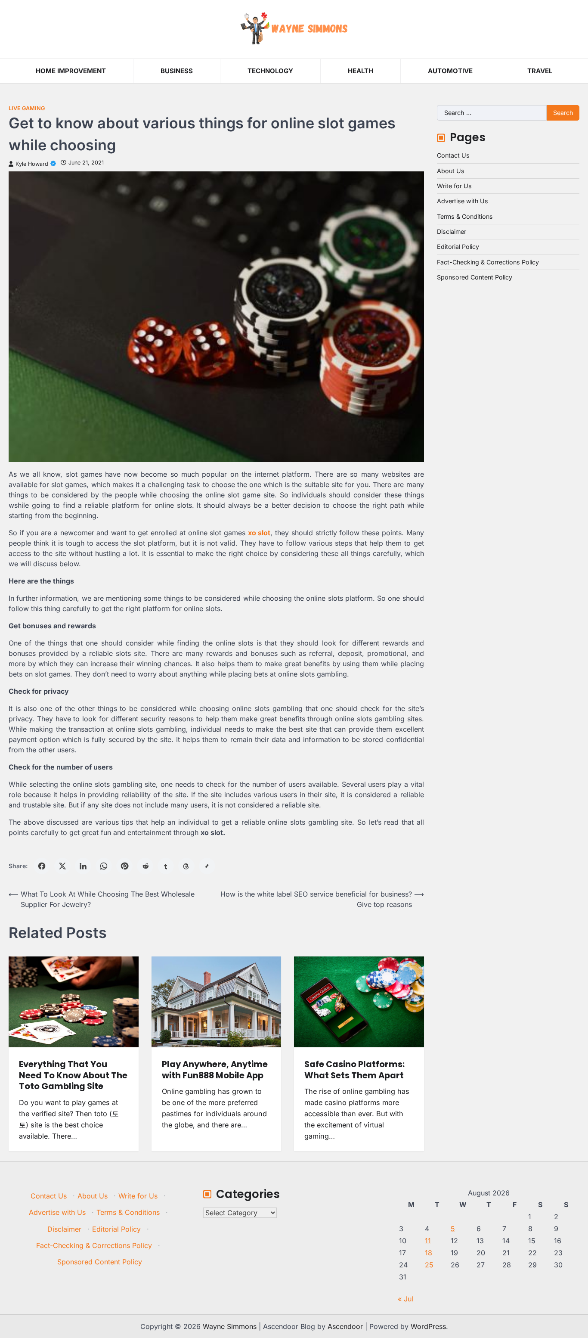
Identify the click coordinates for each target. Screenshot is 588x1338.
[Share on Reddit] (145, 866)
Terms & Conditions (465, 216)
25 (429, 1264)
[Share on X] (62, 866)
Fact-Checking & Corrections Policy (488, 262)
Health (360, 71)
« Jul (405, 1299)
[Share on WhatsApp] (104, 866)
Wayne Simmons (230, 1326)
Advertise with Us (462, 201)
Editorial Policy (458, 246)
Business (177, 71)
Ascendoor (345, 1326)
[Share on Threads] (186, 866)
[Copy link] (207, 866)
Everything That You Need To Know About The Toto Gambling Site (73, 1075)
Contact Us (453, 155)
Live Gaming (27, 108)
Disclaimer (451, 231)
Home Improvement (71, 71)
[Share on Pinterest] (124, 866)
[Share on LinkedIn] (83, 866)
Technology (270, 71)
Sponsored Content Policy (474, 277)
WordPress (428, 1326)
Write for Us (454, 185)
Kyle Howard (31, 164)
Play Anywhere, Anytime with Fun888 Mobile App (215, 1069)
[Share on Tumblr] (166, 866)
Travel (539, 71)
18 (428, 1252)
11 (428, 1240)
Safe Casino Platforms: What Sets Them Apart (354, 1069)
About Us (450, 170)
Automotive (450, 71)
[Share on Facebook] (42, 866)
